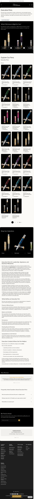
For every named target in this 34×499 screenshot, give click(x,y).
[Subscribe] (19, 420)
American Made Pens (3, 472)
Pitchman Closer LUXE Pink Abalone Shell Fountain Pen (5, 127)
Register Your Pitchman (3, 456)
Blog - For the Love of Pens (11, 449)
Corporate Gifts (3, 466)
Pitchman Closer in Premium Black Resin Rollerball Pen (26, 105)
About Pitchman (12, 447)
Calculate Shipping (2, 458)
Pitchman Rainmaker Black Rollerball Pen (15, 216)
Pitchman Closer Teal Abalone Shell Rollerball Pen (27, 194)
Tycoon (27, 449)
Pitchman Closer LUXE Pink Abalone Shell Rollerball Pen (16, 127)
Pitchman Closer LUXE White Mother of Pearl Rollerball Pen (27, 149)
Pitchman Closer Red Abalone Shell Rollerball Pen (6, 194)
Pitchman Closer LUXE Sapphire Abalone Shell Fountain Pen (27, 127)
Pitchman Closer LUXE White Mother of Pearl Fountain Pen (16, 149)
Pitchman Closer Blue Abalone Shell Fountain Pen (5, 82)
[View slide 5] (18, 382)
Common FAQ (3, 451)
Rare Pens (2, 477)
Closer (27, 446)
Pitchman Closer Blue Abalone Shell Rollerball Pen (16, 82)
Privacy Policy (20, 451)
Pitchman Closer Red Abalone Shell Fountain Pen (27, 172)
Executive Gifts (3, 484)
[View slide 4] (17, 382)
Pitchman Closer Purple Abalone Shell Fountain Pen (5, 172)
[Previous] (1, 1)
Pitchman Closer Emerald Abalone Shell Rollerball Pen (6, 105)
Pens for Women (4, 482)
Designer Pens (3, 467)
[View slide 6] (19, 382)
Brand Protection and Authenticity (20, 455)
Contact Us (3, 447)
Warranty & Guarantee (19, 450)
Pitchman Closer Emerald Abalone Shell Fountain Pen (27, 82)
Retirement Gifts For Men (3, 479)
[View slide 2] (15, 382)
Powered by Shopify (24, 495)
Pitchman (3, 80)
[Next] (32, 1)
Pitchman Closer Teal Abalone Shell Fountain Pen (16, 194)
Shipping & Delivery (3, 453)
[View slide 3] (16, 382)
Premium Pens (3, 470)
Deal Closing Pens (4, 475)
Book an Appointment (3, 449)
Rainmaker (27, 448)
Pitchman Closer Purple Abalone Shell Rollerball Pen (16, 172)
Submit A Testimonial (11, 452)
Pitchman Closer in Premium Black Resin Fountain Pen (15, 105)
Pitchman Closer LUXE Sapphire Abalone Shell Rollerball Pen (6, 149)
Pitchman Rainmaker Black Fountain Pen (5, 216)
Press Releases (11, 453)
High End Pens (3, 481)
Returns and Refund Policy (20, 447)
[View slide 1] (14, 382)
